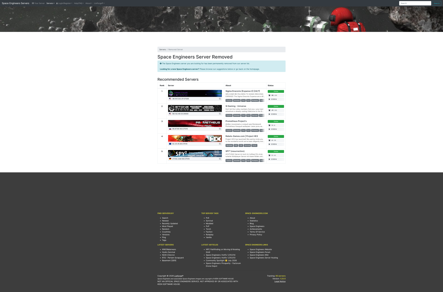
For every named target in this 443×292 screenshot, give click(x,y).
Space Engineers (257, 226)
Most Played (167, 226)
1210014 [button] (274, 99)
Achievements (256, 229)
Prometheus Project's (236, 121)
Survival (209, 221)
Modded (209, 223)
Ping (164, 237)
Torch (208, 229)
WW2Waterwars (169, 249)
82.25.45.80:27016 (179, 144)
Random (165, 229)
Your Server (39, 3)
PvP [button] (248, 100)
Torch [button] (262, 115)
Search (437, 3)
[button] (220, 98)
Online (276, 91)
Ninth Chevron (168, 255)
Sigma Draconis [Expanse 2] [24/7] (243, 91)
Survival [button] (263, 100)
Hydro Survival (168, 252)
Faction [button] (229, 100)
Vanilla (209, 237)
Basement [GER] (169, 260)
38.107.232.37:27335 (180, 99)
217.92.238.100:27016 (181, 159)
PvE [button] (243, 100)
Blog (252, 223)
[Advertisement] (221, 40)
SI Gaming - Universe (236, 106)
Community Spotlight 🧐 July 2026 (221, 260)
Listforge (178, 276)
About (88, 3)
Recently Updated (170, 223)
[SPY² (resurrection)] (195, 153)
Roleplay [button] (255, 100)
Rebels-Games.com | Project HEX (242, 136)
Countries (166, 232)
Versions (165, 234)
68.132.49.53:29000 (180, 114)
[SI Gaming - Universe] (195, 108)
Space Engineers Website (261, 249)
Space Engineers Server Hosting (264, 258)
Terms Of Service (257, 232)
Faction (209, 232)
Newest (165, 221)
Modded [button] (237, 100)
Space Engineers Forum (260, 252)
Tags (164, 240)
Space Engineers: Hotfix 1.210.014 (220, 255)
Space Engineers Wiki (259, 255)
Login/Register (64, 3)
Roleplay (209, 234)
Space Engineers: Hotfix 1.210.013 (220, 258)
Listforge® (98, 3)
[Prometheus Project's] (195, 123)
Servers (49, 3)
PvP (207, 226)
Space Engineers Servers (15, 3)
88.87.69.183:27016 (180, 129)
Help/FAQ (78, 3)
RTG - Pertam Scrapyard (173, 258)
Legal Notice (280, 281)
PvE (207, 218)
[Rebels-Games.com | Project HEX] (195, 138)
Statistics (254, 221)
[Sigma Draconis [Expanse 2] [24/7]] (195, 93)
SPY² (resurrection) (235, 151)
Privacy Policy (256, 234)
